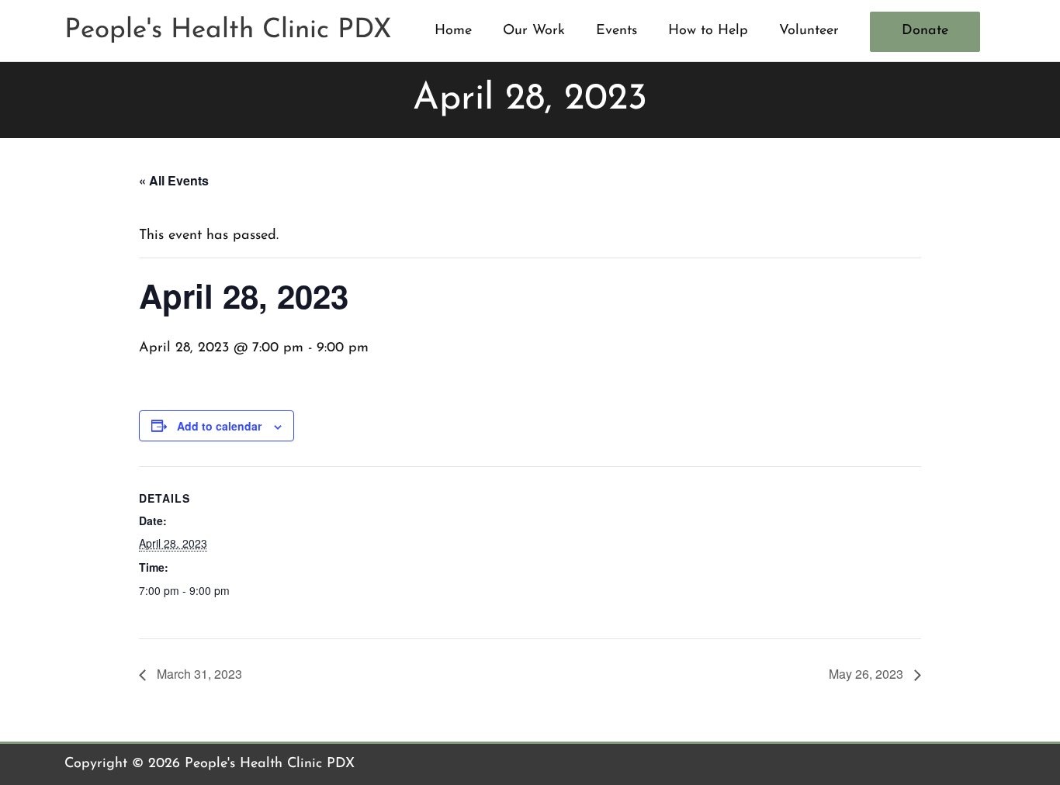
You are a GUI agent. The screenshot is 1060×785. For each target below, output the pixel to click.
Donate (925, 31)
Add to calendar (219, 426)
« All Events (174, 180)
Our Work (534, 31)
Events (616, 31)
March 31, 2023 (198, 674)
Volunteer (809, 31)
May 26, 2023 (867, 674)
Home (453, 31)
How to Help (708, 31)
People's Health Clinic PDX (228, 30)
